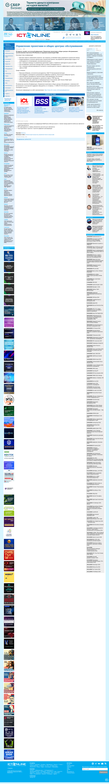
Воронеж (6, 113)
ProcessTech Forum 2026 (94, 393)
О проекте (10, 768)
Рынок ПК (7, 61)
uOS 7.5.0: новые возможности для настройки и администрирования (94, 310)
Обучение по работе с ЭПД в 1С (95, 244)
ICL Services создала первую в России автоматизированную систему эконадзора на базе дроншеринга (23, 110)
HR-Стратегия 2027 (97, 341)
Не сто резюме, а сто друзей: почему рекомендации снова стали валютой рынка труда (97, 128)
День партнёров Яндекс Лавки (93, 279)
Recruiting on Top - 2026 (94, 491)
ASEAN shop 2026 (96, 359)
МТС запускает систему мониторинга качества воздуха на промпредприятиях (94, 101)
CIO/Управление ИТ (9, 91)
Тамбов (6, 219)
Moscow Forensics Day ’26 (95, 306)
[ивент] (9, 754)
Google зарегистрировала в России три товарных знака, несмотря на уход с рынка (93, 106)
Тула (5, 173)
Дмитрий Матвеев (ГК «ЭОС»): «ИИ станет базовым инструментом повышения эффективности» (13, 26)
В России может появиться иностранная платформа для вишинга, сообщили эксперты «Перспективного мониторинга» (94, 95)
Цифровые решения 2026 (94, 480)
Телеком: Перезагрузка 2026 (95, 487)
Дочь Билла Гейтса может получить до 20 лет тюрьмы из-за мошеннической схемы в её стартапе (95, 88)
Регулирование (9, 78)
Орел (5, 179)
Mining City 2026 (96, 567)
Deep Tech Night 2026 (97, 313)
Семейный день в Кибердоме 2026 (94, 300)
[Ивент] (9, 256)
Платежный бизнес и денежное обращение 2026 (95, 325)
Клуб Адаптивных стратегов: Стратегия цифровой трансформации (35, 128)
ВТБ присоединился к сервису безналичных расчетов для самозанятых (36, 126)
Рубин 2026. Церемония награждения (93, 384)
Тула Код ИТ (95, 370)
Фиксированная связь (9, 56)
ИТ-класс (88, 114)
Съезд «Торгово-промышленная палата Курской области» (94, 431)
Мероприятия (26, 41)
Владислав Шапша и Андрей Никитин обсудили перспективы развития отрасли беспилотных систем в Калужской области (9, 158)
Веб (55, 771)
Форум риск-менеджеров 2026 (92, 402)
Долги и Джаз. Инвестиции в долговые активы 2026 (94, 275)
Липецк (6, 197)
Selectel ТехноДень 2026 (94, 496)
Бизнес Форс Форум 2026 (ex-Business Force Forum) (94, 406)
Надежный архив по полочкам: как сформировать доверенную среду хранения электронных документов (97, 120)
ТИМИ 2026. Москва (97, 375)
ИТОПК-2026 (95, 413)
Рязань (6, 137)
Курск (5, 188)
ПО (6, 71)
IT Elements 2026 (96, 335)
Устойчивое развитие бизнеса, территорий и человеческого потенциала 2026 (95, 529)
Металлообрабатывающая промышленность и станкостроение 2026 (93, 550)
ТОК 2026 (94, 282)
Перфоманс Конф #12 (97, 343)
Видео (76, 41)
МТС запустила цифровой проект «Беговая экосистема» (94, 83)
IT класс (39, 41)
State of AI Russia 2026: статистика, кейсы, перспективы (95, 247)
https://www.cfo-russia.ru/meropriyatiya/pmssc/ (56, 90)
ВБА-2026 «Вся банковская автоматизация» (94, 540)
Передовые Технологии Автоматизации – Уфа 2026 (95, 410)
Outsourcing (8, 73)
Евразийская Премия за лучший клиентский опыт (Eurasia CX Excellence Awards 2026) (95, 508)
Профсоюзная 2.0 (96, 236)
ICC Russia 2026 (96, 328)
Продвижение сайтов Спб (24, 139)
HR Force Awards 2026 (97, 373)
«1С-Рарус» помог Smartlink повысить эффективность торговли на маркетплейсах (76, 109)
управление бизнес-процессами (46, 134)
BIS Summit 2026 (96, 445)
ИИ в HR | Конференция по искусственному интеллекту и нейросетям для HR (95, 459)
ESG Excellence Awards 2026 (95, 525)
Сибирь (68, 769)
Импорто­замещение (8, 45)
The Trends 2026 (96, 569)
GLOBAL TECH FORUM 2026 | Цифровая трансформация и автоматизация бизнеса (95, 533)
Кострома (6, 236)
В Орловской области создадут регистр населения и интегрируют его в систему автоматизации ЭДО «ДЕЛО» (9, 183)
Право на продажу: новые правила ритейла (94, 473)
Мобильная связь (9, 53)
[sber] (54, 8)
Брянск (6, 204)
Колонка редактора (96, 32)
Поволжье (69, 766)
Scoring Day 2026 (96, 422)
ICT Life (46, 765)
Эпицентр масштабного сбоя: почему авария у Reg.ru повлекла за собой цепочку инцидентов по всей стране (95, 78)
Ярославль (7, 124)
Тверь (5, 133)
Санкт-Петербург (70, 765)
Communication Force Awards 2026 (95, 362)
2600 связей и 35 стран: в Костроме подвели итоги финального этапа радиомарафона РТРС (8, 240)
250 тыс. (8, 34)
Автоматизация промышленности (9, 48)
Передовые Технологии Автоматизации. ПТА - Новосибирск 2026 (95, 561)
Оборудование (8, 68)
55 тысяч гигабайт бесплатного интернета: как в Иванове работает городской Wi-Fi (8, 215)
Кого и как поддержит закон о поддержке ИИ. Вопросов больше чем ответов (96, 38)
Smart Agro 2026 (96, 564)
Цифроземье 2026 (96, 428)
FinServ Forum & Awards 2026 (93, 346)
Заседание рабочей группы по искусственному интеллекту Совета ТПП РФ (94, 240)
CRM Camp (95, 368)
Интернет (7, 51)
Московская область (7, 105)
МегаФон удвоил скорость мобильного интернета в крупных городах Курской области (8, 193)
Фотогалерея (82, 41)
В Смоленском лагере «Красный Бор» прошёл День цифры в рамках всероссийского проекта (8, 231)
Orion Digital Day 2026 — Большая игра (95, 522)
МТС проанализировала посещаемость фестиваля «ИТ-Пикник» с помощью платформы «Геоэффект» (95, 55)
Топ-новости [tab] (98, 49)
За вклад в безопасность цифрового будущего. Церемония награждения (93, 449)
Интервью (19, 41)
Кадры (6, 75)
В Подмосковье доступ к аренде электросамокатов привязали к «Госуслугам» (8, 109)
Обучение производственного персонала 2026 (94, 467)
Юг (67, 770)
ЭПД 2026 (94, 493)
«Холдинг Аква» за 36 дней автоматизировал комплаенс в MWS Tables (94, 160)
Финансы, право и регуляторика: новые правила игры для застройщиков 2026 (94, 256)
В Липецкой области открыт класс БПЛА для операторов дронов (9, 200)
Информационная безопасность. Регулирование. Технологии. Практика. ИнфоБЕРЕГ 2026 (94, 317)
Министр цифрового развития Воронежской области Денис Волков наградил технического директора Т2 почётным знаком (9, 119)
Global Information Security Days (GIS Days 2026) (94, 463)
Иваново (6, 212)
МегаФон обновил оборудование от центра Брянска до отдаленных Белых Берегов (8, 208)
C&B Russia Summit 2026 (94, 356)
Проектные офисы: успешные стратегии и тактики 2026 (94, 544)
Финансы (7, 80)
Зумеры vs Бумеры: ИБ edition (95, 378)
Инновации (8, 87)
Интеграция (8, 59)
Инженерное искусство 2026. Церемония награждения (95, 338)
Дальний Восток (70, 771)
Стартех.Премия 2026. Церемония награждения (95, 366)
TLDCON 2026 (95, 399)
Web (6, 83)
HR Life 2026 (95, 268)
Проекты (33, 41)
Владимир (6, 163)
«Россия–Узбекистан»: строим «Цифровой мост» (95, 397)
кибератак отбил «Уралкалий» (8, 36)
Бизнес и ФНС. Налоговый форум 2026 (93, 477)
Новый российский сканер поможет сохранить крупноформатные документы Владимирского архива (8, 168)
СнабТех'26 (95, 512)
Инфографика (90, 41)
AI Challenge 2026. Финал (94, 503)
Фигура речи (32, 766)
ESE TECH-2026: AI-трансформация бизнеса (94, 484)
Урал (68, 768)
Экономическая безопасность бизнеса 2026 (93, 387)
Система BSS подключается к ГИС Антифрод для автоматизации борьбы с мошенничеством (41, 110)
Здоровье (7, 96)
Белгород (6, 144)
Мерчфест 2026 (96, 287)
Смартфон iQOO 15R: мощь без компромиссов (94, 148)
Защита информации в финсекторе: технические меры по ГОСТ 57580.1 (95, 251)
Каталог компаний (100, 41)
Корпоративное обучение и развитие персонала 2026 (95, 331)
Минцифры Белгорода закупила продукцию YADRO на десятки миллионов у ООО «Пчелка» (9, 148)
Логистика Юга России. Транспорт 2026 (95, 439)
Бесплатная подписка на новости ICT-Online (94, 766)
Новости (6, 41)
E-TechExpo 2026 (96, 571)
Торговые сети (8, 66)
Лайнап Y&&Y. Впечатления (93, 290)
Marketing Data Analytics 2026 (93, 425)
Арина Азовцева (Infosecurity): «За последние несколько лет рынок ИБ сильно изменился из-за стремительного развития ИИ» (75, 26)
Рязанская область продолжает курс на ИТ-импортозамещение (9, 141)
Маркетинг (7, 64)
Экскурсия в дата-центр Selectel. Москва (94, 266)
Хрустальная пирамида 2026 (93, 515)
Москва (68, 764)
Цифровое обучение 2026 (94, 443)
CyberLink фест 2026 (97, 284)
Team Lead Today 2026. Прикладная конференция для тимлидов (95, 350)
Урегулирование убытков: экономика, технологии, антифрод (95, 454)
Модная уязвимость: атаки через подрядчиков (95, 73)
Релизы (72, 41)
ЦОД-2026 (94, 303)
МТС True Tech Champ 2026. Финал (95, 554)
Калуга (6, 153)
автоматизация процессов (31, 134)
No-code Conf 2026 (97, 390)
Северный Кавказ (71, 772)
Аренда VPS (32, 777)
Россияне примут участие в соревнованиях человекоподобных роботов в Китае (94, 68)
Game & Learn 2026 (97, 537)
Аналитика (12, 41)
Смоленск (6, 227)
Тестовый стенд (64, 41)
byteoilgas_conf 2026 (97, 470)
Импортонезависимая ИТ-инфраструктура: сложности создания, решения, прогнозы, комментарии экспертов (97, 229)
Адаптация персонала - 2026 (95, 500)
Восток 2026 (95, 381)
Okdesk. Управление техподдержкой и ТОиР (94, 420)
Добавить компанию (95, 46)
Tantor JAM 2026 (96, 353)
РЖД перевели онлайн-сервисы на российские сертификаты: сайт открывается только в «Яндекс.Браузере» (94, 61)
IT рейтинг (56, 41)
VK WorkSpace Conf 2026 (94, 416)
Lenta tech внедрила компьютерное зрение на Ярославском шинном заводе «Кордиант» (9, 128)
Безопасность (8, 85)
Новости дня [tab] (89, 49)
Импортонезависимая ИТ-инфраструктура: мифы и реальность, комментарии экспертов (97, 221)
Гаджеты (7, 93)
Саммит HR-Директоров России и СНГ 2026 (94, 518)
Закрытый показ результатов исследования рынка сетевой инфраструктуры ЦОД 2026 (95, 261)
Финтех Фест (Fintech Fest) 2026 (95, 271)
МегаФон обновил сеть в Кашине (8, 135)
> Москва (47, 39)
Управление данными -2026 (95, 436)
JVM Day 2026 (95, 297)
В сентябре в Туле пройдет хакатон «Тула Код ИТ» (8, 176)
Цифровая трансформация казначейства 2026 (94, 294)
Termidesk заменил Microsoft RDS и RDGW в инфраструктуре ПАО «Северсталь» (53, 26)
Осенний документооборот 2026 (92, 557)
